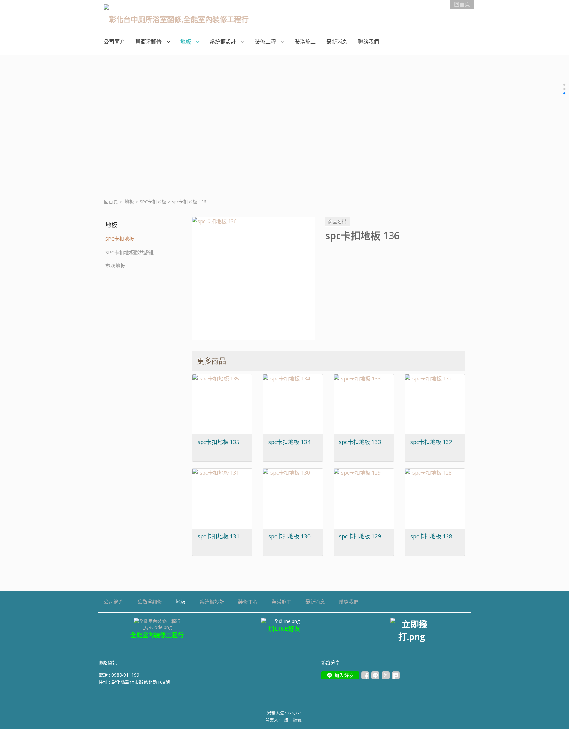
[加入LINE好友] (340, 675)
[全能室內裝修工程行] (284, 621)
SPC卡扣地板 (153, 202)
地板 (129, 202)
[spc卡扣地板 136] (253, 278)
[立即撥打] (412, 630)
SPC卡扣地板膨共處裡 (129, 252)
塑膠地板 (115, 265)
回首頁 (111, 202)
